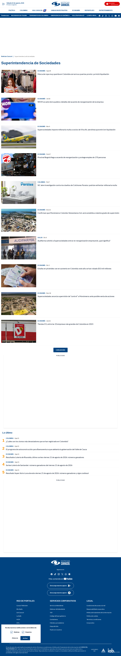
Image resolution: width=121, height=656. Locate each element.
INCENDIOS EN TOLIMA (19, 15)
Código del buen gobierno (58, 616)
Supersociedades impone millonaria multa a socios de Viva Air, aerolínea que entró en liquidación (76, 129)
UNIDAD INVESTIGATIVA (59, 10)
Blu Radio (20, 609)
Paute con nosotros (56, 630)
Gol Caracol (20, 612)
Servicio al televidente (56, 605)
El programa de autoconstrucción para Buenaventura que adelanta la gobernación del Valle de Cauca (46, 449)
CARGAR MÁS (60, 350)
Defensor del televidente (57, 609)
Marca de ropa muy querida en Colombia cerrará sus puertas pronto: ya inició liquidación (73, 74)
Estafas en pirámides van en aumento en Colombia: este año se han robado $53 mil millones (74, 268)
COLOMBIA (24, 10)
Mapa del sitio (54, 626)
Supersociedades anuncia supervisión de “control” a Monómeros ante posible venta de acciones (76, 296)
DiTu (18, 623)
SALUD (40, 237)
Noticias (16, 632)
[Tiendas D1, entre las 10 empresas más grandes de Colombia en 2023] (18, 331)
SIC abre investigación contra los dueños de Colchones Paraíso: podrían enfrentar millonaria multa (77, 185)
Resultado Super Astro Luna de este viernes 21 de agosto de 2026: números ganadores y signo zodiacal (47, 473)
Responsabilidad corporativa (95, 609)
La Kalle (19, 616)
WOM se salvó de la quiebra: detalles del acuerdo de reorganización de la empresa (71, 102)
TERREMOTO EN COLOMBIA (38, 15)
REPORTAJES (89, 10)
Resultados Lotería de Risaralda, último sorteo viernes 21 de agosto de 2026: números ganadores (45, 457)
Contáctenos (54, 619)
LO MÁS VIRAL (92, 15)
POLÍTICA (12, 10)
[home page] (60, 3)
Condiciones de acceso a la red (96, 605)
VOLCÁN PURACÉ (78, 15)
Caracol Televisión (22, 605)
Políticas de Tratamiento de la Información (65, 647)
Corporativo (90, 623)
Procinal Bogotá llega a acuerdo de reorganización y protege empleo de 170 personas (72, 157)
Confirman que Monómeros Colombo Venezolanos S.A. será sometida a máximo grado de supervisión (78, 213)
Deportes (28, 632)
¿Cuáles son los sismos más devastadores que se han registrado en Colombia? (37, 441)
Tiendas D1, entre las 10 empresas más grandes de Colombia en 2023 (65, 324)
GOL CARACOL (37, 10)
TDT (51, 612)
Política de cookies (92, 616)
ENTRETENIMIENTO (105, 10)
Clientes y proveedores (57, 623)
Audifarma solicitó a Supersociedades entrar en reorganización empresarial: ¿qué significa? (74, 240)
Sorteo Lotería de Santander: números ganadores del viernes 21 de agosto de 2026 (39, 465)
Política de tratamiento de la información (99, 612)
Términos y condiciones (94, 619)
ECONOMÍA (76, 10)
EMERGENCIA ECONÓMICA (60, 15)
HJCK (18, 619)
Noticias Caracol (6, 56)
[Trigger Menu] (3, 4)
